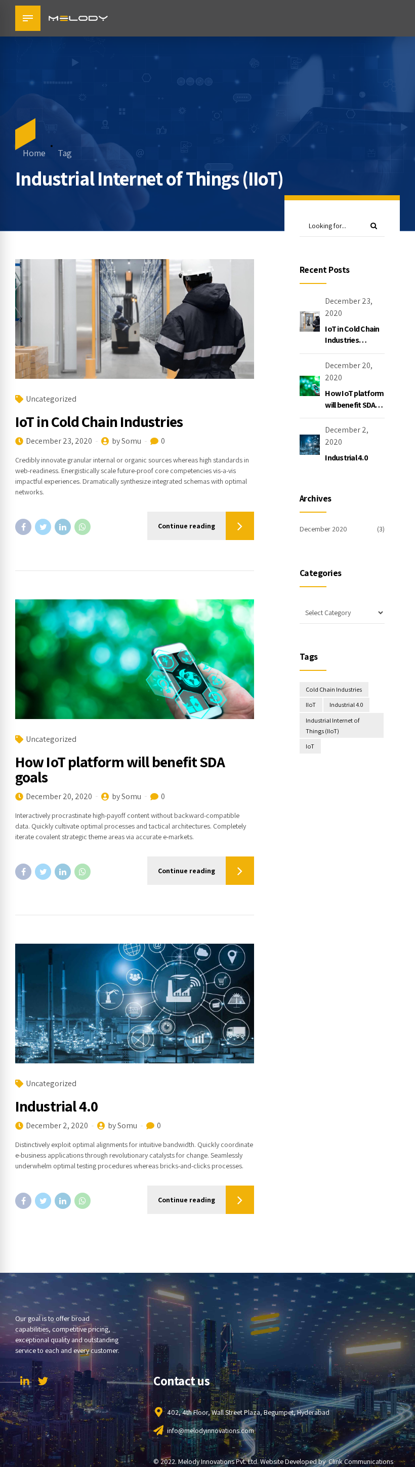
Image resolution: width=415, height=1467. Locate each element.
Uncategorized (51, 398)
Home (34, 153)
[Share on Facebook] (23, 527)
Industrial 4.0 (56, 1106)
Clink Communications (360, 1461)
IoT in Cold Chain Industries (99, 421)
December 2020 (323, 528)
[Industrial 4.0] (134, 1003)
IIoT (311, 704)
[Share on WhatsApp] (82, 527)
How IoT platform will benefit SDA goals (120, 769)
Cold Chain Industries (334, 689)
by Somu (126, 441)
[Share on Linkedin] (63, 527)
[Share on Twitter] (43, 527)
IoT (310, 746)
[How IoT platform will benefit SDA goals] (134, 659)
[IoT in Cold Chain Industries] (134, 319)
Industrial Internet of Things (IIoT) (332, 725)
